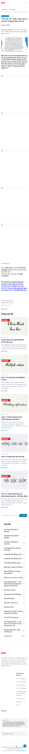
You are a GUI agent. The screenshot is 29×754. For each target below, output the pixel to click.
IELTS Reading (20, 678)
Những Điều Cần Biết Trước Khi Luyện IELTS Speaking (13, 612)
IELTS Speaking (21, 688)
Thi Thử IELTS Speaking (11, 617)
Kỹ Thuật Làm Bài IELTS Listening (11, 543)
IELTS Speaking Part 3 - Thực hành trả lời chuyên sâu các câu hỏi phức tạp (13, 623)
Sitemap (18, 702)
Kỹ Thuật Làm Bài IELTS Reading (11, 530)
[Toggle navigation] (26, 3)
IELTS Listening (21, 682)
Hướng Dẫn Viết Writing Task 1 (13, 554)
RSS (17, 705)
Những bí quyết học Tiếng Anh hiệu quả (12, 631)
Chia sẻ (3, 309)
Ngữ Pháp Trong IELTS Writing (13, 567)
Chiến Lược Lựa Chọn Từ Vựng (13, 577)
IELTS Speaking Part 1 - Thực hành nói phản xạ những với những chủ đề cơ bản (12, 583)
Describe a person (9, 590)
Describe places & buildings (12, 594)
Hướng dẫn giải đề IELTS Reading (11, 536)
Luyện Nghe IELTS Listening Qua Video (12, 549)
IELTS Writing (20, 685)
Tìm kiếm (23, 515)
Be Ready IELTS (18, 748)
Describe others (9, 607)
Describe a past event (10, 603)
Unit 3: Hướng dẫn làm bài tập (12, 457)
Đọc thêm (4, 351)
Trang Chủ (4, 9)
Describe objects (9, 598)
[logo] (3, 652)
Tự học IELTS (12, 9)
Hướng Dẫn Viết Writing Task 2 (13, 558)
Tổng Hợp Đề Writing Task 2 (12, 563)
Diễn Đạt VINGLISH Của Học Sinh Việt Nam (12, 572)
